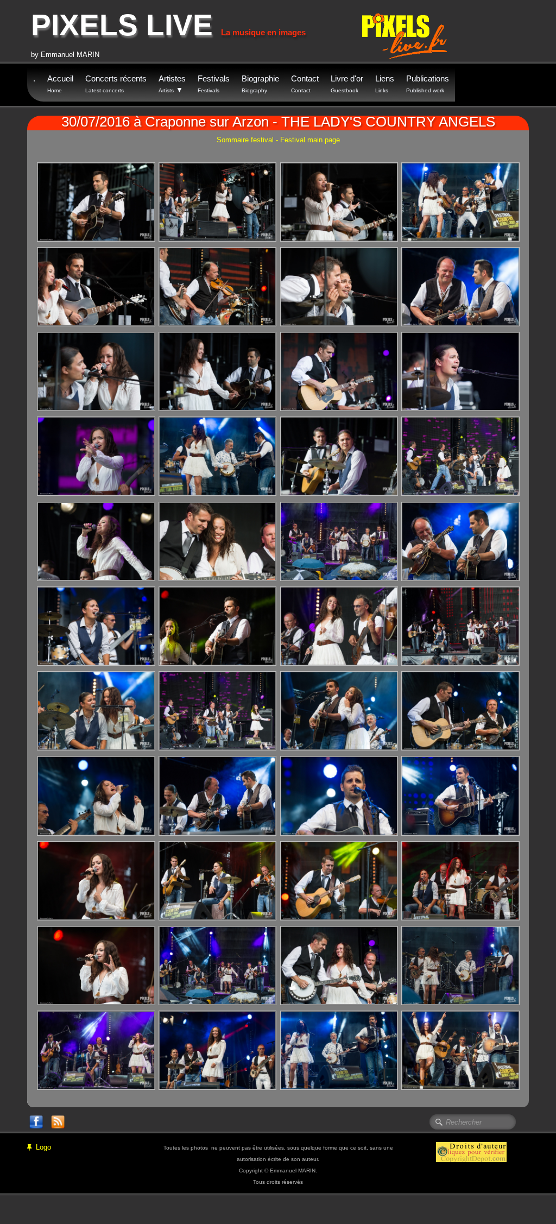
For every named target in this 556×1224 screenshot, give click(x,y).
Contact (305, 83)
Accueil (60, 83)
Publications (427, 83)
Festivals (214, 83)
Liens (384, 83)
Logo (43, 1147)
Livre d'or (347, 83)
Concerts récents (116, 83)
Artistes (172, 84)
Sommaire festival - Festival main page (278, 140)
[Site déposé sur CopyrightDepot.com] (471, 1151)
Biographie (260, 83)
